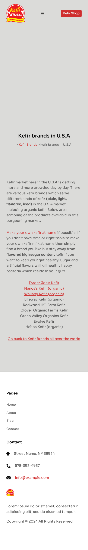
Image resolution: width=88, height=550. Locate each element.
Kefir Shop (71, 13)
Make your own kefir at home (31, 232)
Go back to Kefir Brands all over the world (44, 339)
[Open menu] (42, 13)
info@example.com (32, 477)
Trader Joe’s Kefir (44, 283)
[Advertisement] (44, 73)
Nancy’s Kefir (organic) (44, 288)
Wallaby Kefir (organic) (44, 294)
